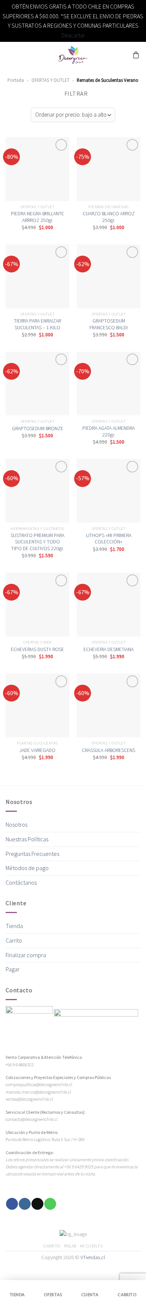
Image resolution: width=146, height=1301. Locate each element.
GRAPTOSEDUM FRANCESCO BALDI (108, 324)
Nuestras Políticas (27, 839)
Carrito (14, 940)
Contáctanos (21, 882)
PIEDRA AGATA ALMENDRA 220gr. (108, 431)
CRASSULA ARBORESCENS (108, 750)
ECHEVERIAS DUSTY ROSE (37, 649)
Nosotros (16, 824)
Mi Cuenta (91, 1246)
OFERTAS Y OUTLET (50, 80)
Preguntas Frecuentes (32, 853)
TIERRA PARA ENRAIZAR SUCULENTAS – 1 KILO (37, 324)
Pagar (12, 969)
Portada (15, 80)
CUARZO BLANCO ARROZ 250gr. (109, 216)
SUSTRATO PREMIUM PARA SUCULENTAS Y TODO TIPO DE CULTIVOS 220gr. (37, 542)
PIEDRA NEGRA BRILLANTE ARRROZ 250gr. (37, 216)
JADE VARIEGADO (37, 750)
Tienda (14, 925)
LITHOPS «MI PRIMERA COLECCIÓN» (108, 538)
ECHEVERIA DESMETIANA (108, 649)
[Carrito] (135, 55)
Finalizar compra (26, 955)
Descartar (73, 35)
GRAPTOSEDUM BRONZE (37, 428)
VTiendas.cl (92, 1257)
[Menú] (10, 55)
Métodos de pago (27, 868)
